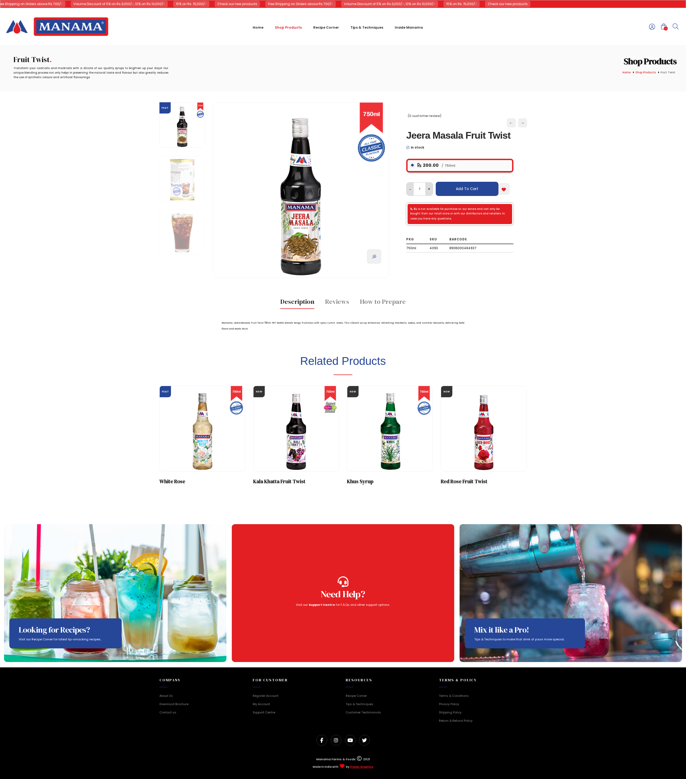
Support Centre (264, 712)
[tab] (297, 303)
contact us (460, 232)
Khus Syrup (360, 481)
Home (626, 72)
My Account (261, 704)
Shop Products (645, 72)
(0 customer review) (425, 116)
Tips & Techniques (359, 704)
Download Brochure (173, 704)
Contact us (167, 712)
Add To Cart (467, 188)
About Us (166, 696)
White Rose (172, 481)
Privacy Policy (449, 704)
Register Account (265, 696)
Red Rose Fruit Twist (464, 481)
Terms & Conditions (454, 696)
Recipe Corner (356, 696)
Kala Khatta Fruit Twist (279, 481)
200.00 (438, 165)
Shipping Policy (450, 712)
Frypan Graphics (361, 767)
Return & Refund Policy (455, 721)
